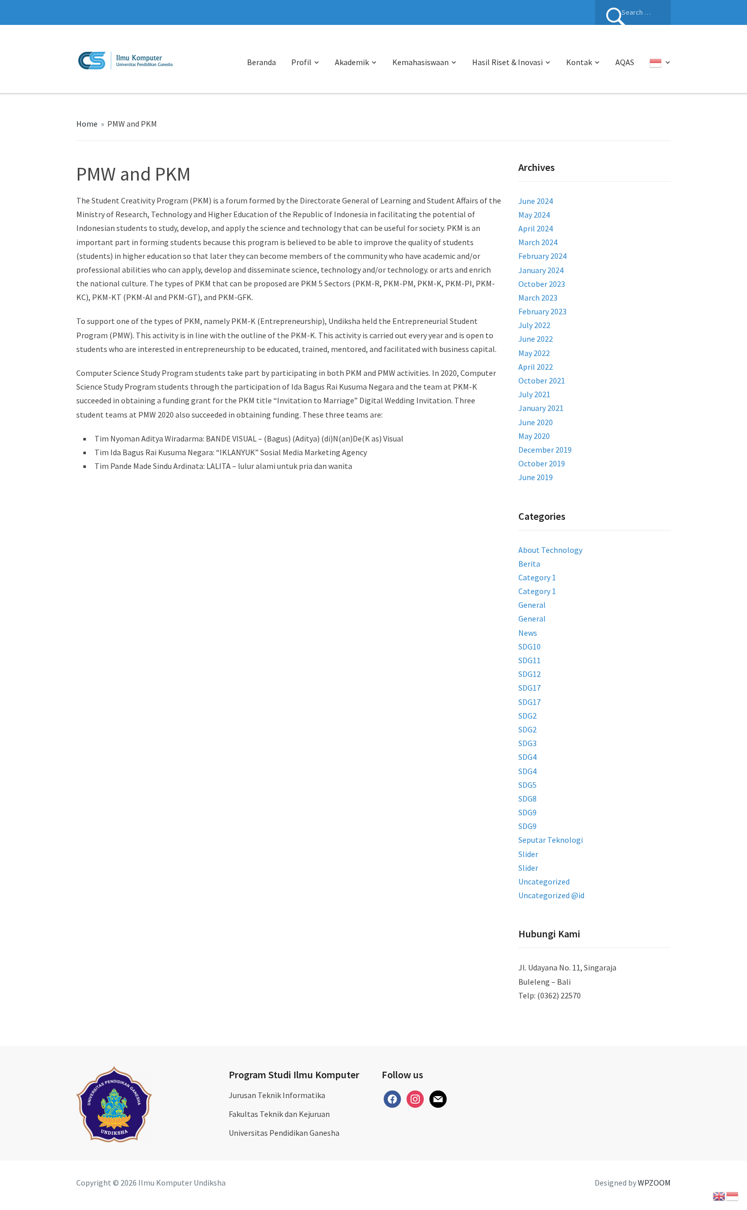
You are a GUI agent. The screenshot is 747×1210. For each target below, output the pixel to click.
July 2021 (534, 394)
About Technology (550, 550)
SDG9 (527, 812)
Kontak (579, 62)
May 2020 (534, 436)
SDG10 (529, 646)
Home (87, 124)
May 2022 (534, 353)
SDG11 (529, 660)
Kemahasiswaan (420, 62)
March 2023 (537, 297)
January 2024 (541, 270)
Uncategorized (544, 881)
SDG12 (529, 674)
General (532, 605)
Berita (529, 563)
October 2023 (541, 284)
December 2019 (545, 450)
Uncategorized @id (551, 895)
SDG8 (527, 798)
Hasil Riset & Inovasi (507, 62)
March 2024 (537, 242)
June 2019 (535, 477)
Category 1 (537, 577)
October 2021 (541, 380)
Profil (301, 62)
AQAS (624, 62)
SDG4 (527, 757)
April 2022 (535, 367)
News (527, 633)
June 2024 (535, 201)
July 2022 (534, 325)
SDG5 (527, 785)
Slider (528, 854)
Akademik (352, 62)
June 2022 (535, 339)
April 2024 (535, 228)
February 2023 (542, 311)
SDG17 (529, 688)
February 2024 (542, 256)
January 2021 (541, 408)
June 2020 (535, 422)
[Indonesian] (660, 62)
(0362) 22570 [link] (559, 995)
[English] (719, 1195)
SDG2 (527, 716)
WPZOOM (654, 1182)
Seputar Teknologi (550, 840)
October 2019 (541, 463)
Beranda (261, 62)
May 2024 (534, 215)
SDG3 (527, 743)
